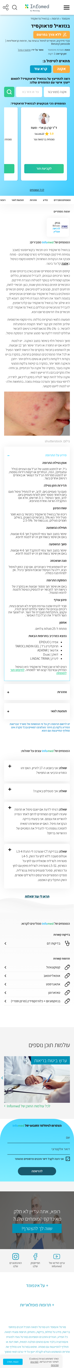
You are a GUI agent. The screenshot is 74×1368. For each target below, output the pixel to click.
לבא (2, 1078)
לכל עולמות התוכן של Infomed (28, 1106)
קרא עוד (40, 69)
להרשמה (37, 1171)
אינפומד (65, 18)
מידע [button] (45, 200)
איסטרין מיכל (24, 50)
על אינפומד (35, 1285)
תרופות (55, 18)
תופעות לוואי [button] (18, 200)
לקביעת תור (44, 168)
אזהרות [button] (33, 200)
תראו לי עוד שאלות (37, 896)
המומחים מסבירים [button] (62, 200)
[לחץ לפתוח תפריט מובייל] (66, 7)
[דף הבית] (37, 7)
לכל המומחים (37, 190)
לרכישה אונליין (56, 230)
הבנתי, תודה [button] (12, 1361)
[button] (14, 7)
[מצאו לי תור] (9, 92)
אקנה (61, 69)
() (39, 134)
